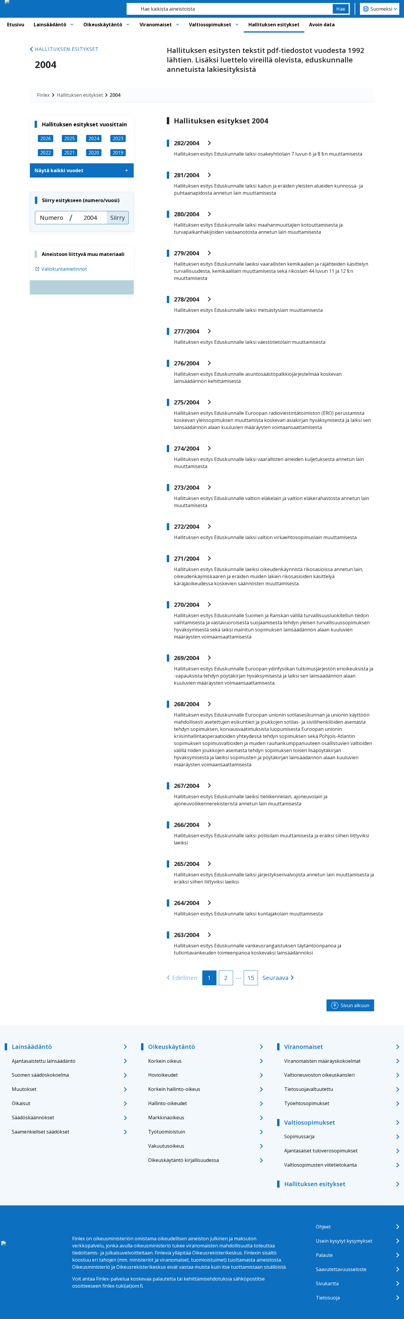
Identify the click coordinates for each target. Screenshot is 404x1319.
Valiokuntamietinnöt (64, 269)
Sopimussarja (299, 1136)
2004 (115, 95)
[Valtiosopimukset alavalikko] (236, 24)
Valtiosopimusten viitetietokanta (320, 1165)
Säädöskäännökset (33, 1117)
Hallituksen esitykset (274, 24)
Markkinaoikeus (166, 1117)
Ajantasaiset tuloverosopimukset (321, 1150)
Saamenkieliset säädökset (40, 1131)
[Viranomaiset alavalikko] (177, 24)
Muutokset (24, 1089)
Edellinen (185, 978)
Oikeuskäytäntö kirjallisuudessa (183, 1160)
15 (251, 978)
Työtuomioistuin (166, 1131)
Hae (340, 9)
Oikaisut (21, 1103)
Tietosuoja (328, 1297)
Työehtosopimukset (306, 1103)
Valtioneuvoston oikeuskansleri (319, 1075)
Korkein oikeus (165, 1061)
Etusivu (15, 24)
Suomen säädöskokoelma (40, 1075)
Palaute (324, 1255)
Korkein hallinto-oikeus (174, 1089)
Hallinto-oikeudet (167, 1103)
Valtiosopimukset (210, 24)
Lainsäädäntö (50, 24)
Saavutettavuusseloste (341, 1269)
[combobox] (230, 9)
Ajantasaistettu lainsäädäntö (43, 1061)
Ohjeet (323, 1226)
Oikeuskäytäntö (102, 24)
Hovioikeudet (163, 1075)
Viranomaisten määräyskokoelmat (322, 1061)
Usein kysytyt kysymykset (344, 1241)
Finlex (43, 95)
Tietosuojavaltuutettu (308, 1089)
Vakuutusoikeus (166, 1146)
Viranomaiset (156, 24)
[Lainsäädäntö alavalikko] (71, 24)
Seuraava (275, 978)
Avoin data (322, 24)
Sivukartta (327, 1283)
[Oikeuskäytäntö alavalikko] (127, 24)
